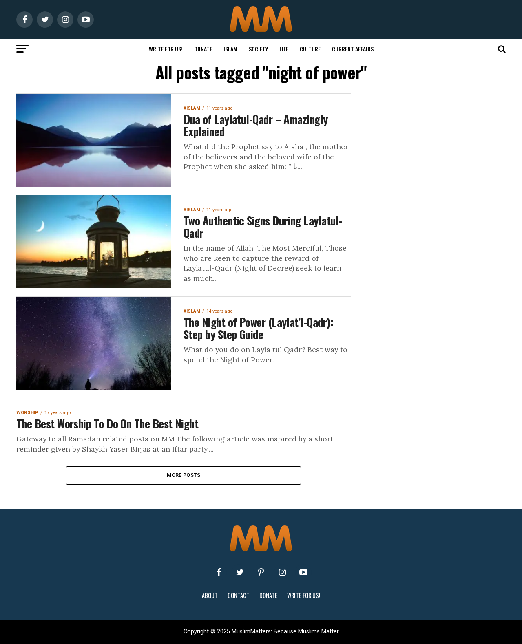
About (210, 595)
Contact (239, 595)
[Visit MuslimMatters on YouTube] (303, 572)
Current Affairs (353, 48)
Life (283, 48)
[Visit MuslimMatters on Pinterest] (261, 572)
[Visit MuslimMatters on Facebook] (218, 572)
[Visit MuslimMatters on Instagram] (282, 572)
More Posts (184, 475)
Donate (203, 48)
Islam (230, 48)
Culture (310, 48)
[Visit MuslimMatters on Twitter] (240, 572)
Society (258, 48)
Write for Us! (166, 48)
